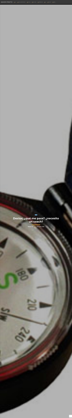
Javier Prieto (6, 2)
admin (34, 226)
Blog (36, 214)
